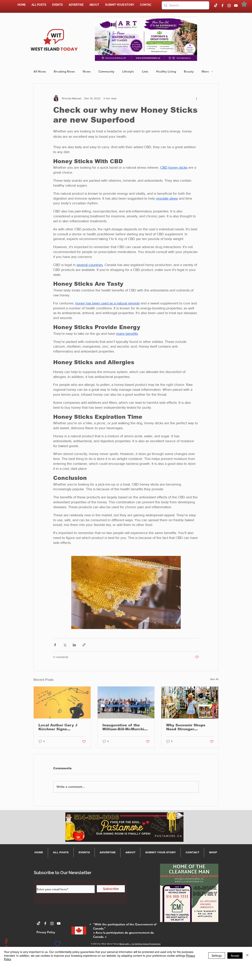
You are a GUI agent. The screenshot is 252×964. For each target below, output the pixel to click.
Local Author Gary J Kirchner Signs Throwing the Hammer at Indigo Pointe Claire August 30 (60, 727)
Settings (217, 955)
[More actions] (196, 98)
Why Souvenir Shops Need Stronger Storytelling (185, 727)
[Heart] (57, 943)
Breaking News (64, 71)
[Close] (247, 955)
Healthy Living (166, 71)
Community (106, 71)
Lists (145, 71)
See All (214, 679)
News (87, 71)
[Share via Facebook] (55, 645)
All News (39, 71)
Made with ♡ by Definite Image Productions (139, 944)
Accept (235, 955)
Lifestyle (128, 71)
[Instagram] (229, 5)
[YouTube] (236, 5)
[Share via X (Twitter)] (65, 645)
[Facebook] (222, 5)
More (205, 71)
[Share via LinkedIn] (74, 645)
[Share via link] (84, 645)
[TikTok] (216, 5)
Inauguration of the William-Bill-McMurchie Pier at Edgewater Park (124, 727)
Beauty (189, 71)
